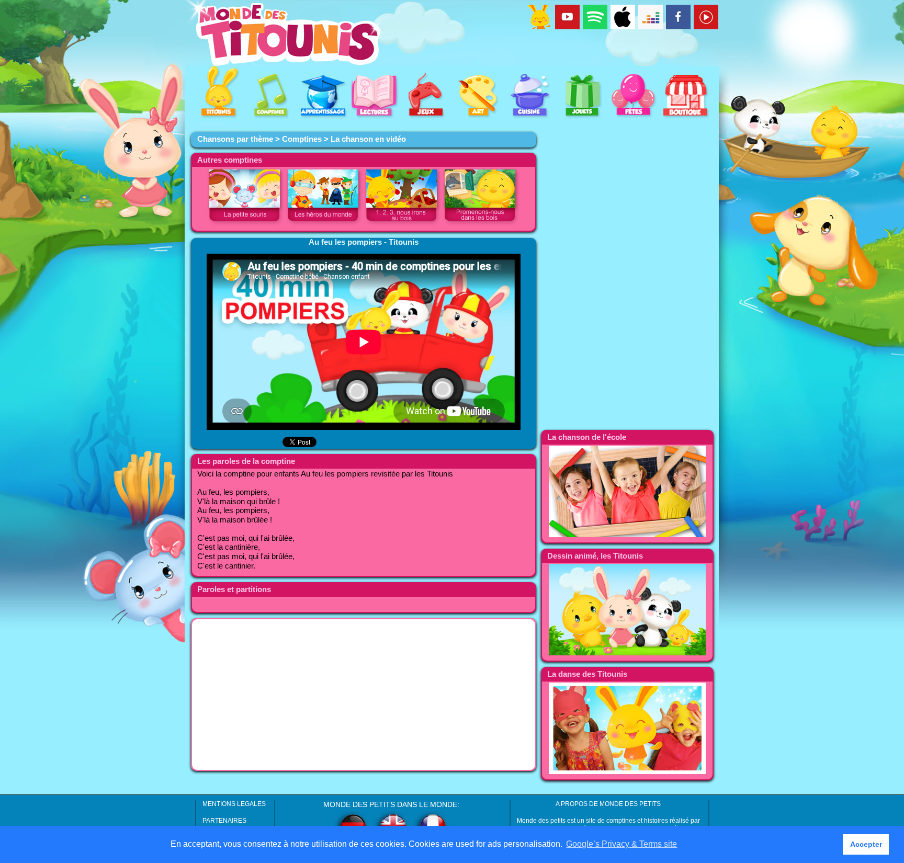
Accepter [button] (866, 844)
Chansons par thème (235, 139)
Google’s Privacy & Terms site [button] (621, 843)
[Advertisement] (363, 694)
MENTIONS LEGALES (234, 804)
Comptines (302, 139)
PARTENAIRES (224, 820)
